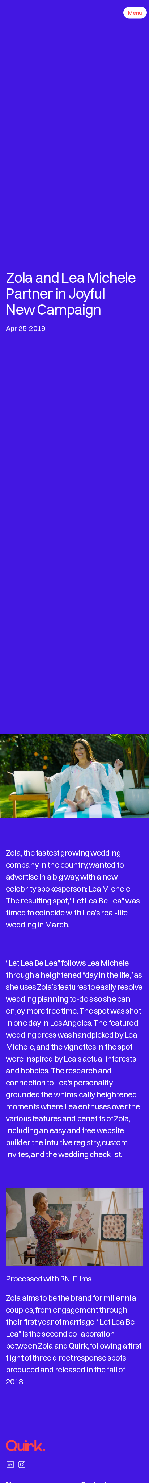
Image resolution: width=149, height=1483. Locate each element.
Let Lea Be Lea (97, 901)
